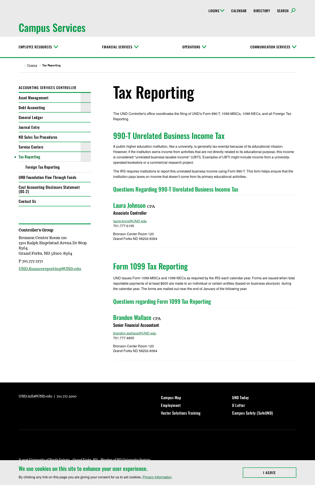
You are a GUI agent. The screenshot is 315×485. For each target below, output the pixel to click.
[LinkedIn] (53, 408)
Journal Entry (29, 127)
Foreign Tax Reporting (43, 167)
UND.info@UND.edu (36, 396)
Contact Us (27, 201)
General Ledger (31, 117)
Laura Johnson (129, 205)
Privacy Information (157, 477)
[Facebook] (42, 408)
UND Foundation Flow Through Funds (47, 177)
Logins (213, 10)
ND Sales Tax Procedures (38, 137)
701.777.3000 (66, 396)
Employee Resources (35, 46)
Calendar (239, 10)
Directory (262, 10)
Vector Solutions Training (181, 413)
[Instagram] (32, 408)
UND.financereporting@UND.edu (50, 269)
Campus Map (171, 397)
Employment (171, 405)
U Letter (238, 405)
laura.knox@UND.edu (130, 221)
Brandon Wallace (132, 317)
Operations (191, 46)
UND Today (240, 397)
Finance (32, 65)
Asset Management (33, 97)
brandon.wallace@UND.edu (134, 333)
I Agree (279, 472)
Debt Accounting (32, 107)
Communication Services (270, 46)
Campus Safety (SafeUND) (252, 413)
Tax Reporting (29, 156)
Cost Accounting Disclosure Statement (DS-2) (49, 189)
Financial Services (117, 46)
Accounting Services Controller (47, 87)
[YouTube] (22, 408)
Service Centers (31, 147)
